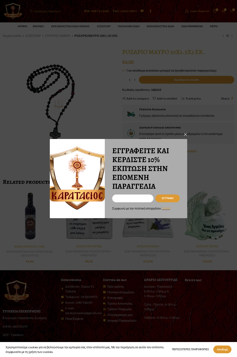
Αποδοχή (222, 349)
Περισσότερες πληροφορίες (191, 349)
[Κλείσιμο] (185, 134)
